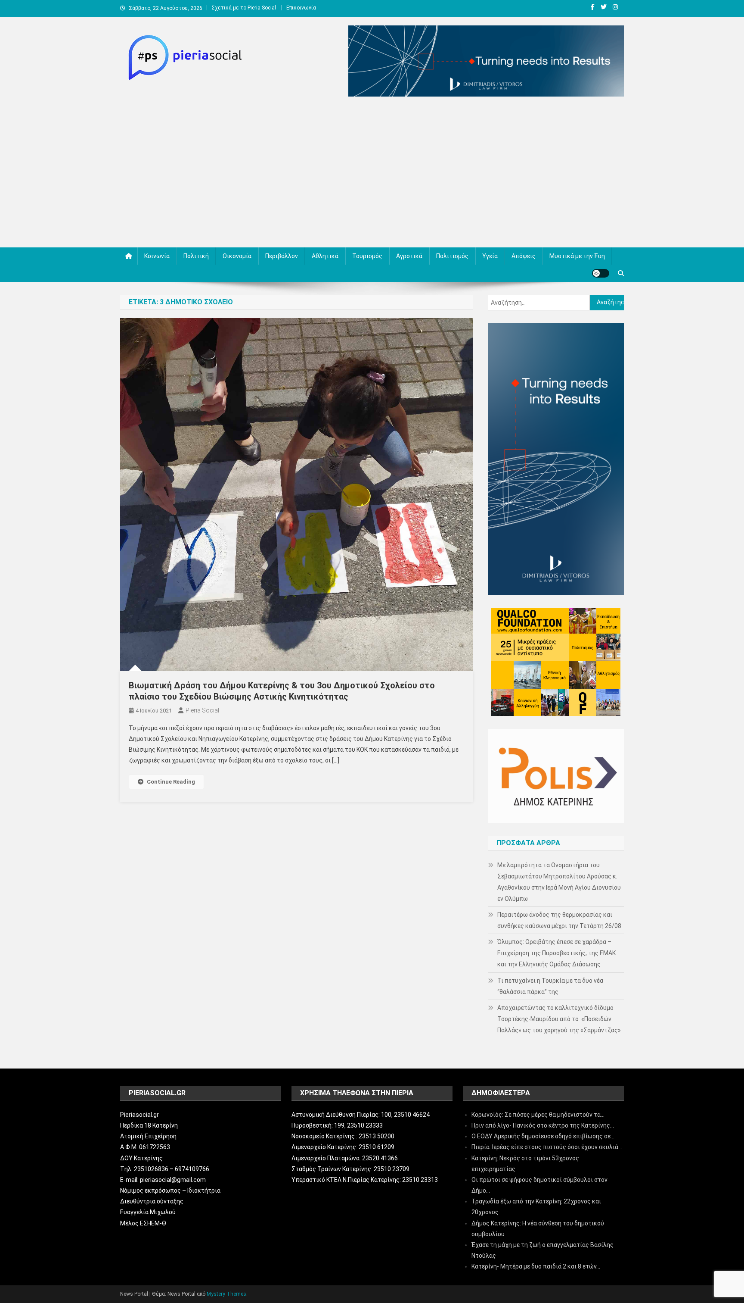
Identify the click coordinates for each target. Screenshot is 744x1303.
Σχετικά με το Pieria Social (243, 8)
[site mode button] (600, 273)
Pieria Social (202, 710)
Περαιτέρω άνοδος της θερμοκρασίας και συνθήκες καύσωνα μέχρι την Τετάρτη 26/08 (559, 920)
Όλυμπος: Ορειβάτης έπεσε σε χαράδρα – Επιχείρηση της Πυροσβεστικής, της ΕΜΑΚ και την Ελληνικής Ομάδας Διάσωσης (556, 953)
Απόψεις (524, 256)
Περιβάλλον (281, 256)
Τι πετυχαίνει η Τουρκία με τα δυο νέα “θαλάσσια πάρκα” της (550, 986)
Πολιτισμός (452, 256)
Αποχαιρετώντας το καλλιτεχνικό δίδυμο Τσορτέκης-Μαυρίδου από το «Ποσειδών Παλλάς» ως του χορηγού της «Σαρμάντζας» (559, 1019)
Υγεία (490, 256)
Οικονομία (237, 256)
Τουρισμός (367, 256)
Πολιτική (196, 256)
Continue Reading (171, 781)
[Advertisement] (372, 174)
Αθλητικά (325, 256)
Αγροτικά (409, 256)
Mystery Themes (226, 1294)
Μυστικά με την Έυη (577, 256)
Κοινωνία (157, 256)
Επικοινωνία (301, 8)
